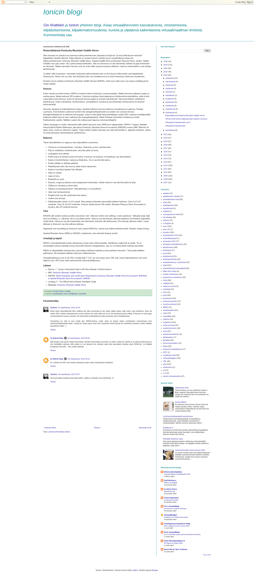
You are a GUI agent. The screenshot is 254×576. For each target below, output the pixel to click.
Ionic (165, 226)
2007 (165, 183)
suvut (165, 331)
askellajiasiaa (72, 294)
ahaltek (166, 193)
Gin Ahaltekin (54, 25)
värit (164, 364)
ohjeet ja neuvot (169, 286)
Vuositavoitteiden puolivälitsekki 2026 (177, 474)
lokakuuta (170, 85)
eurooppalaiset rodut (171, 214)
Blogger (155, 570)
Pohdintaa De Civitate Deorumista (176, 517)
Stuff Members (170, 480)
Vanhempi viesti (145, 428)
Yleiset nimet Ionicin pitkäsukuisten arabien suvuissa (186, 119)
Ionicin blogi (62, 12)
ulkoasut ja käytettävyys (172, 349)
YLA (164, 373)
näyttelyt (166, 283)
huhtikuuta (170, 106)
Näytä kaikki (207, 555)
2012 (165, 165)
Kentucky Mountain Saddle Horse (67, 272)
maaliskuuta (171, 109)
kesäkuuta (170, 99)
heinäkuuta (170, 95)
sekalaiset (167, 322)
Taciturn (53, 308)
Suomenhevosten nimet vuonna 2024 (190, 450)
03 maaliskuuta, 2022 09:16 (79, 359)
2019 (165, 141)
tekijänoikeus (168, 337)
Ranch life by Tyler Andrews (175, 549)
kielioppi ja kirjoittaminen (173, 244)
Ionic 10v (166, 229)
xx (164, 370)
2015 (165, 155)
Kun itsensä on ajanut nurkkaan (175, 508)
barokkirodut (168, 208)
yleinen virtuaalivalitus (172, 376)
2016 (165, 152)
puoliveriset (167, 298)
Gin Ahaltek (167, 217)
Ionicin (74, 25)
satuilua (166, 319)
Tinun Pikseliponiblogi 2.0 (174, 541)
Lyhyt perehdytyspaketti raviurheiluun (178, 416)
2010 (165, 172)
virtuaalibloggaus (170, 358)
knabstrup (167, 250)
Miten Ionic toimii (169, 271)
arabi (165, 202)
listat (165, 265)
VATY (165, 352)
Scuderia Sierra (170, 489)
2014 (165, 159)
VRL (165, 361)
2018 (165, 145)
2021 (165, 134)
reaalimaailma (168, 310)
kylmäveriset (168, 256)
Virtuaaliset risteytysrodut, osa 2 (177, 122)
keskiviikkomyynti (170, 238)
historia (166, 220)
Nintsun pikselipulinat (173, 472)
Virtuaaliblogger (170, 515)
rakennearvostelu (170, 301)
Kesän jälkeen (181, 402)
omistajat (166, 289)
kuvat (165, 253)
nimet (165, 280)
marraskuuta (171, 82)
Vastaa (53, 330)
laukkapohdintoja (170, 259)
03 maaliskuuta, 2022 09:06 (79, 338)
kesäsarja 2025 (169, 241)
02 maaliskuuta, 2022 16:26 (69, 308)
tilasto (165, 346)
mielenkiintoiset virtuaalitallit (174, 268)
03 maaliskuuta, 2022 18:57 (69, 374)
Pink (165, 292)
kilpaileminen (168, 247)
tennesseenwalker (170, 343)
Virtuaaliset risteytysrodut (175, 126)
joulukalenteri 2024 (170, 235)
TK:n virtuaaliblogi (171, 506)
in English (167, 223)
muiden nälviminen (170, 274)
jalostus (166, 232)
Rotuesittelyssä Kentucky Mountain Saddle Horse (185, 115)
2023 (165, 72)
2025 (165, 65)
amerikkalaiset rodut (60, 294)
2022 (165, 75)
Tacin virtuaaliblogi (171, 532)
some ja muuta (169, 325)
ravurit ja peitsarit (170, 304)
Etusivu (97, 428)
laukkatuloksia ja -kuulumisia (174, 262)
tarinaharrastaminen (171, 334)
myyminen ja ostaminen (172, 277)
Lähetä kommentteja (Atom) (59, 432)
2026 (165, 61)
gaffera (135, 570)
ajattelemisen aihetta (171, 196)
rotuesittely (82, 294)
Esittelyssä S (168, 428)
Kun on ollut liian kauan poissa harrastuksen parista (182, 534)
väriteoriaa (167, 367)
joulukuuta (170, 78)
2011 (165, 169)
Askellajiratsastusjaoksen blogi (177, 524)
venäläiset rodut (169, 355)
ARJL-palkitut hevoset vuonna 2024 (176, 526)
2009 (165, 176)
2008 (165, 179)
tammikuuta (170, 130)
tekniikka (166, 340)
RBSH (165, 307)
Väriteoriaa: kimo (182, 388)
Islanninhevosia (169, 491)
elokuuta (169, 92)
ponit (165, 295)
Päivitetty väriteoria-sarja (173, 439)
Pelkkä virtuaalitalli (170, 483)
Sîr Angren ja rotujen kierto (173, 543)
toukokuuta (170, 102)
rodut (165, 313)
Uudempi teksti (50, 428)
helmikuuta (170, 113)
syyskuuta (170, 88)
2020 (165, 138)
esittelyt (166, 211)
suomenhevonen (170, 328)
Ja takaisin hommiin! (171, 500)
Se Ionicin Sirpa (56, 338)
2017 (165, 148)
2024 (165, 68)
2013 (165, 162)
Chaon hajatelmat (171, 498)
